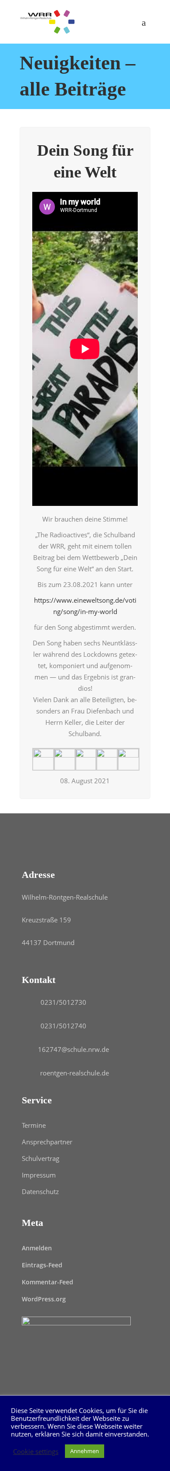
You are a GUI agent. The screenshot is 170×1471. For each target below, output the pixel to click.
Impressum (39, 1175)
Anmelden (37, 1248)
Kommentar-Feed (47, 1282)
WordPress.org (44, 1299)
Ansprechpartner (47, 1141)
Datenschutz (40, 1191)
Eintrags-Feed (42, 1265)
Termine (34, 1125)
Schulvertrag (40, 1158)
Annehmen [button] (84, 1451)
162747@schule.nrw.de (73, 1049)
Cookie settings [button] (35, 1451)
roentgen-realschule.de (74, 1072)
